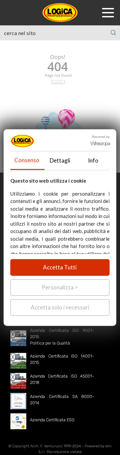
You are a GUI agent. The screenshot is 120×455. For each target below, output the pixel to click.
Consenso (26, 160)
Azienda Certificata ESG (52, 419)
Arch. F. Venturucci (46, 446)
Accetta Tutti (60, 267)
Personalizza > (60, 287)
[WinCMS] (60, 12)
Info (93, 160)
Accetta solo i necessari (60, 307)
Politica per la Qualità (50, 343)
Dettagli (60, 160)
